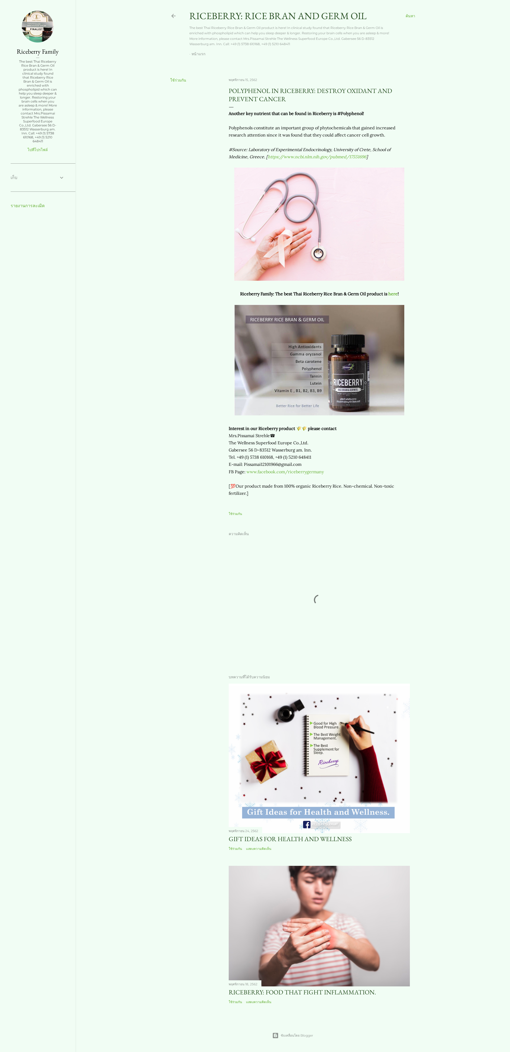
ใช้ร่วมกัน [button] (178, 80)
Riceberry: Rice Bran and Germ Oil (278, 16)
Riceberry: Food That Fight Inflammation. (302, 992)
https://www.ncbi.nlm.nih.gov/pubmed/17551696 (317, 156)
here (393, 293)
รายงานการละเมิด (28, 205)
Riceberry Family (38, 51)
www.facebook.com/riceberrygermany (285, 471)
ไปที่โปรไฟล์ (38, 149)
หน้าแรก (198, 54)
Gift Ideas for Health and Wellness (290, 839)
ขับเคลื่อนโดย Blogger (297, 1035)
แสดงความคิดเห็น (258, 849)
